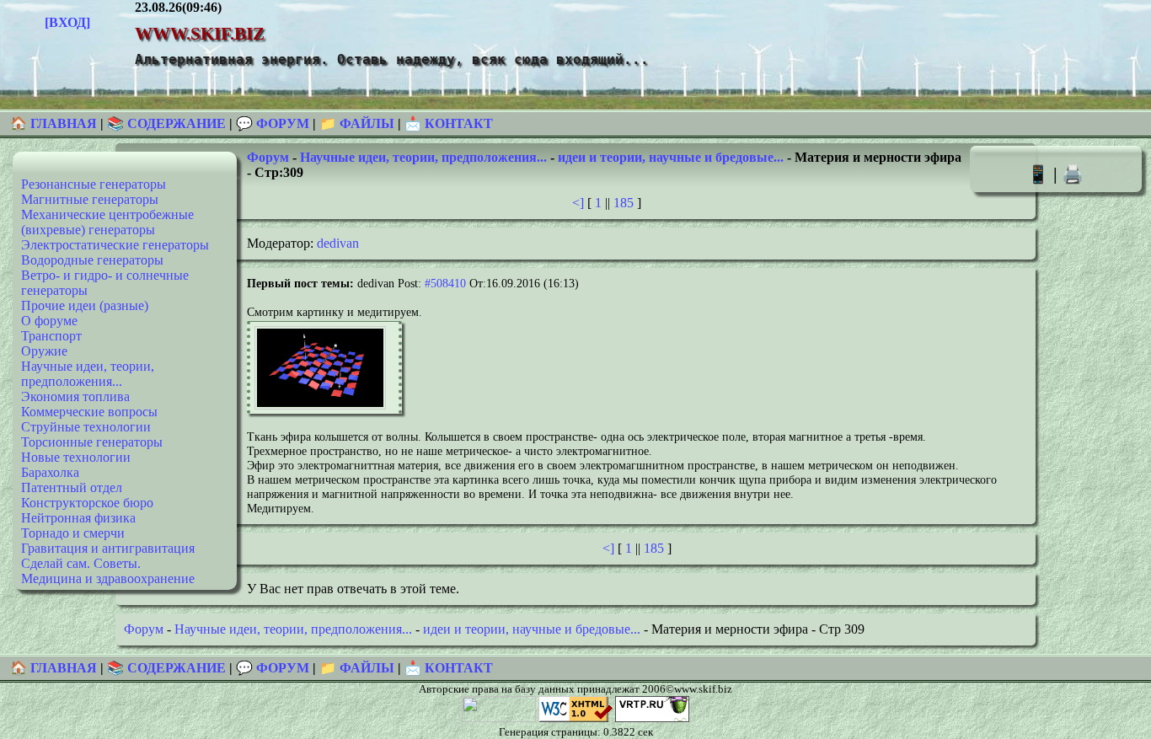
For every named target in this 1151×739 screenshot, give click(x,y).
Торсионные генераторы (92, 442)
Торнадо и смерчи (73, 533)
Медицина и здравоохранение (108, 578)
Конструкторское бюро (87, 502)
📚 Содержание (166, 123)
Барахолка (50, 472)
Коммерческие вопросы (89, 411)
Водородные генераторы (92, 260)
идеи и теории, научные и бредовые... (671, 157)
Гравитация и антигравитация (108, 548)
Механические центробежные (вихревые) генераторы (107, 222)
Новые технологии (76, 457)
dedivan (338, 243)
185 (623, 202)
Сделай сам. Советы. (81, 563)
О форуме (49, 320)
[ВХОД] (67, 22)
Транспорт (51, 336)
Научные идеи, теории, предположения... (87, 373)
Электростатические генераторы (115, 245)
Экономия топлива (75, 396)
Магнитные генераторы (89, 199)
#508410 (445, 283)
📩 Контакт (448, 123)
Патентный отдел (71, 487)
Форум (268, 157)
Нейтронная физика (78, 518)
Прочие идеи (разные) (84, 305)
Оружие (44, 351)
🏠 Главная (55, 123)
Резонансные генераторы (93, 184)
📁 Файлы (356, 123)
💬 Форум (272, 123)
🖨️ (1073, 174)
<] (578, 202)
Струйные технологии (86, 427)
